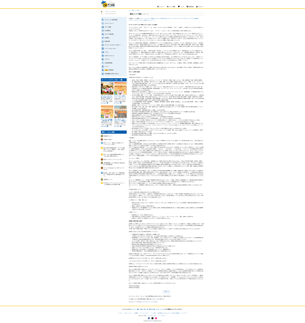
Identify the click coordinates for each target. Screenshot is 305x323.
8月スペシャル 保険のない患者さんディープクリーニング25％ (113, 143)
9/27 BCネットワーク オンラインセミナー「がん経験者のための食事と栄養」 (113, 183)
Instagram (156, 318)
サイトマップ (151, 20)
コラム (106, 52)
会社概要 (195, 18)
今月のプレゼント (110, 55)
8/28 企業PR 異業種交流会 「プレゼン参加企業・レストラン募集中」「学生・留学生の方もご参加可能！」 (114, 149)
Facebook (149, 318)
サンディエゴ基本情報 (111, 19)
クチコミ (107, 59)
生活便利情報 (108, 63)
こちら (156, 299)
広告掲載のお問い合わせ (112, 73)
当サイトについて (187, 18)
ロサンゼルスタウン (152, 315)
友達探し (107, 37)
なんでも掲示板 (109, 34)
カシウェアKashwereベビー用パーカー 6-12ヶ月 (113, 168)
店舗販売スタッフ (107, 136)
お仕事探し (108, 30)
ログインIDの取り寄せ (161, 18)
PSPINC (152, 320)
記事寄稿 (110, 70)
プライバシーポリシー (134, 20)
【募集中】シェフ (107, 179)
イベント (162, 309)
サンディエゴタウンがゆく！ (113, 45)
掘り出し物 (152, 309)
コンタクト (179, 18)
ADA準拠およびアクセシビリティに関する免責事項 (169, 313)
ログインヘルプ (172, 18)
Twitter (152, 318)
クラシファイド (109, 23)
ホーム (130, 10)
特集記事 (107, 41)
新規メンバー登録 (135, 10)
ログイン (142, 18)
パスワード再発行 (150, 18)
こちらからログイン (146, 301)
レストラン (133, 309)
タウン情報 (108, 27)
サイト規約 (144, 20)
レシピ (106, 66)
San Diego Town (108, 4)
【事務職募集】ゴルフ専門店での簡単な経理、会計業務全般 (114, 163)
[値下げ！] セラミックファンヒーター (112, 159)
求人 (145, 309)
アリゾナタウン (162, 315)
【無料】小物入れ (107, 139)
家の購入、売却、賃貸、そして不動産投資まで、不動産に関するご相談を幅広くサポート (114, 174)
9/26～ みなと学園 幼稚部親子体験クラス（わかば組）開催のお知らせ (113, 155)
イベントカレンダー (110, 48)
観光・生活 (139, 309)
